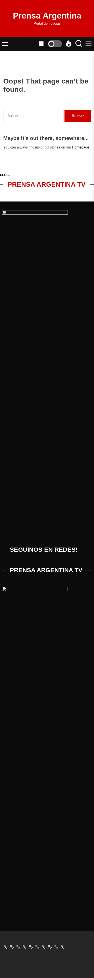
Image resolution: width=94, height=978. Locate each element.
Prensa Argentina (47, 15)
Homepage (80, 147)
